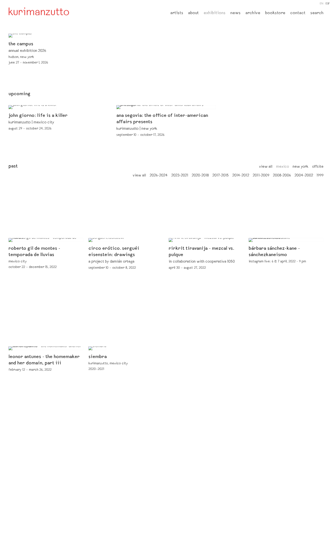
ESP (328, 3)
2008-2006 (282, 176)
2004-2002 (304, 176)
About (193, 13)
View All (265, 167)
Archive (252, 13)
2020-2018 (200, 176)
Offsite (317, 167)
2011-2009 (261, 176)
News (235, 13)
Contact (298, 13)
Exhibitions (215, 13)
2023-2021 (179, 176)
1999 (320, 176)
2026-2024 (159, 176)
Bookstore (275, 13)
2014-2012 (240, 176)
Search (316, 13)
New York (300, 167)
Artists (176, 13)
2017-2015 (220, 176)
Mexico (282, 167)
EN (321, 3)
